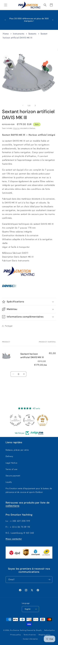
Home (6, 33)
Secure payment (13, 475)
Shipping (16, 128)
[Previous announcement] (5, 20)
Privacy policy (15, 634)
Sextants (32, 33)
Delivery (9, 456)
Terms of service (30, 634)
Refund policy (49, 630)
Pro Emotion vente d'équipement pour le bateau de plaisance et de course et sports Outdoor (29, 490)
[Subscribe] (49, 579)
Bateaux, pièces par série (17, 449)
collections (12, 505)
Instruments (18, 33)
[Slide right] (35, 105)
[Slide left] (23, 105)
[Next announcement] (53, 20)
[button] (6, 5)
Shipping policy (44, 634)
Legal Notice (11, 462)
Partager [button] (9, 325)
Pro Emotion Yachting (18, 630)
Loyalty (9, 482)
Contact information (30, 639)
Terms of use (11, 469)
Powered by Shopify (34, 630)
